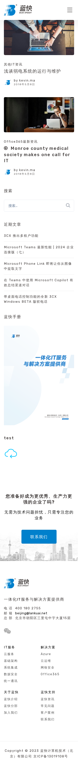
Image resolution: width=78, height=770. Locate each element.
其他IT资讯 (13, 64)
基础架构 (11, 661)
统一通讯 (11, 681)
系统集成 (11, 667)
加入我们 (11, 712)
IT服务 (9, 647)
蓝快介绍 (11, 699)
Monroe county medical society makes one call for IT (37, 154)
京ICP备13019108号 (50, 756)
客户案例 (48, 712)
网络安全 (48, 667)
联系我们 (39, 537)
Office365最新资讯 (21, 142)
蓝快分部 (11, 706)
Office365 (50, 674)
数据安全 (11, 674)
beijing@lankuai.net (31, 613)
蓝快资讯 (48, 699)
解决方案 (48, 647)
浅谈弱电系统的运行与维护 (32, 71)
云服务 (9, 654)
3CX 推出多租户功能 (21, 236)
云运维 (46, 661)
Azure (46, 654)
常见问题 (48, 706)
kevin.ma (27, 80)
